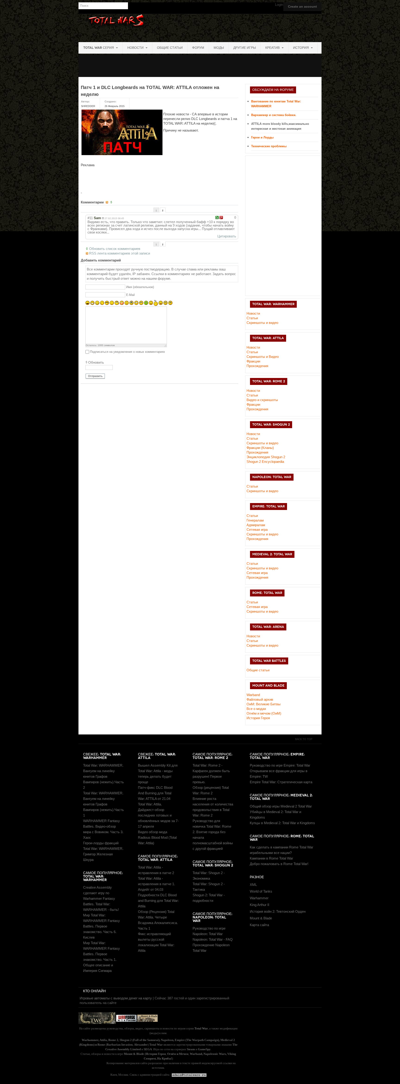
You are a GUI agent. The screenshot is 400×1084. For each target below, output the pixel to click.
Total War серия (99, 48)
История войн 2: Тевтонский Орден (278, 911)
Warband (253, 695)
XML (253, 885)
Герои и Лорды (262, 137)
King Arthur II (259, 905)
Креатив (273, 48)
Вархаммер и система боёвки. (273, 115)
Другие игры (244, 48)
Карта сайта (259, 925)
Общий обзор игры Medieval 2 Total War (281, 806)
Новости (135, 48)
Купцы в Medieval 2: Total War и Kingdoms (282, 823)
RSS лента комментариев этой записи (119, 253)
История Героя (258, 718)
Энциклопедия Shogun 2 (266, 457)
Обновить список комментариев (114, 249)
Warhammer (259, 898)
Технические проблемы (269, 146)
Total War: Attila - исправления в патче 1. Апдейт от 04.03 (156, 883)
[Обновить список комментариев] (111, 202)
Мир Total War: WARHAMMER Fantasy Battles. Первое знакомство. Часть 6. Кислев (101, 926)
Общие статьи (170, 48)
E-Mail (130, 295)
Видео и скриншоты (262, 400)
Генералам (255, 520)
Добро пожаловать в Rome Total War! (279, 864)
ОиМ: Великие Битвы (264, 704)
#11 (90, 218)
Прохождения (257, 366)
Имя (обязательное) (140, 287)
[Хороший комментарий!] (217, 217)
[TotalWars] (200, 27)
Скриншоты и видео (262, 323)
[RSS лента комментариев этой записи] (107, 202)
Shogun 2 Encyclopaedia (265, 462)
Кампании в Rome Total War (271, 858)
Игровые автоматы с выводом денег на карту (116, 998)
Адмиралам (256, 525)
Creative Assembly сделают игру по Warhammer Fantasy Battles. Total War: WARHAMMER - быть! (101, 898)
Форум (198, 48)
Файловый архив (260, 699)
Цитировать (226, 236)
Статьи (252, 318)
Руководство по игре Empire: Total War (280, 765)
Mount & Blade (261, 918)
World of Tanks (261, 891)
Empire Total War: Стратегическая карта (281, 782)
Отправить (95, 376)
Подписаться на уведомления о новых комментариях (127, 351)
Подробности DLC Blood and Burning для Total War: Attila (158, 900)
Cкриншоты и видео (262, 443)
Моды (219, 48)
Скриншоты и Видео (263, 357)
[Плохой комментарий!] (221, 217)
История (301, 48)
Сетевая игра (257, 529)
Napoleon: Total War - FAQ (213, 939)
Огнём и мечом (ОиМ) (264, 713)
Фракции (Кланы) (260, 448)
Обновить (96, 362)
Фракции (253, 361)
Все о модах (256, 709)
